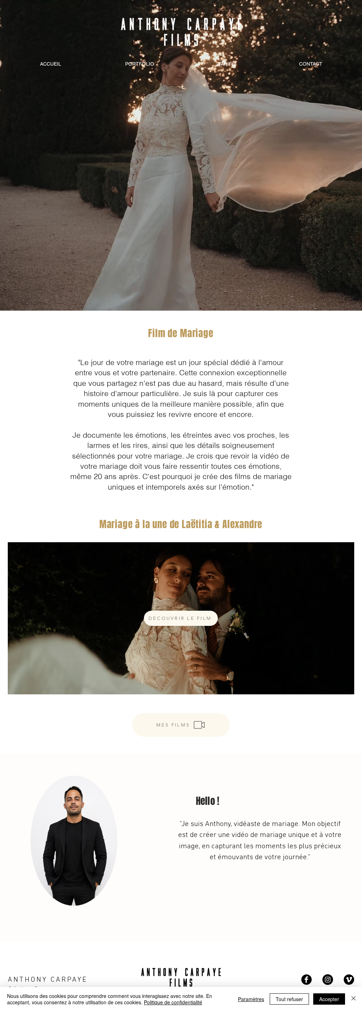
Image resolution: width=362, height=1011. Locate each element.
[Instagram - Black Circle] (327, 979)
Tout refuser (289, 999)
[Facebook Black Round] (306, 979)
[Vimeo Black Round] (349, 979)
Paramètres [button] (251, 999)
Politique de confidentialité (173, 1002)
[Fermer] (353, 999)
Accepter (329, 999)
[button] (181, 618)
